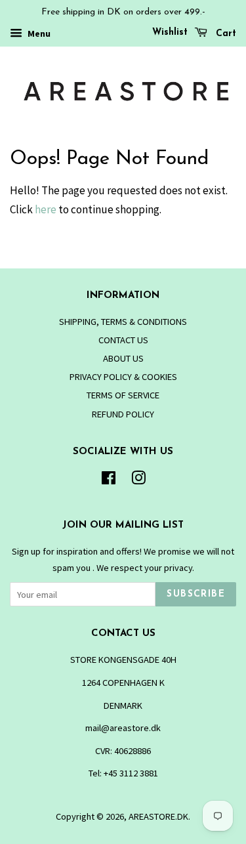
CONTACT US (123, 340)
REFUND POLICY (123, 414)
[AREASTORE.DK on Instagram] (138, 480)
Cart (224, 34)
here (45, 209)
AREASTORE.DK (158, 816)
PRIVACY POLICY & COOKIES (123, 377)
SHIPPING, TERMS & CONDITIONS (123, 321)
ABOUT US (123, 358)
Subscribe (196, 594)
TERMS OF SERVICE (123, 395)
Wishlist (170, 32)
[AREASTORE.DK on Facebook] (108, 480)
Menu (38, 33)
